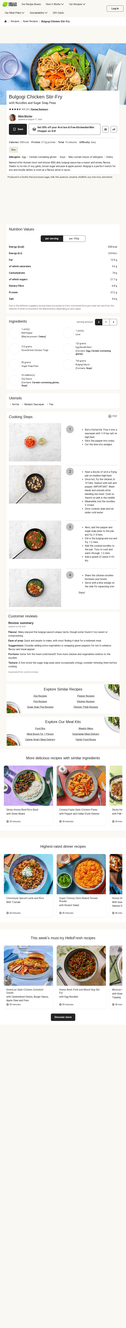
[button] (63, 321)
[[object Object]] (105, 129)
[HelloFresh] (9, 4)
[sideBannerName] (63, 201)
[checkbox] (10, 109)
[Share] (114, 129)
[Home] (5, 22)
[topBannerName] (63, 34)
